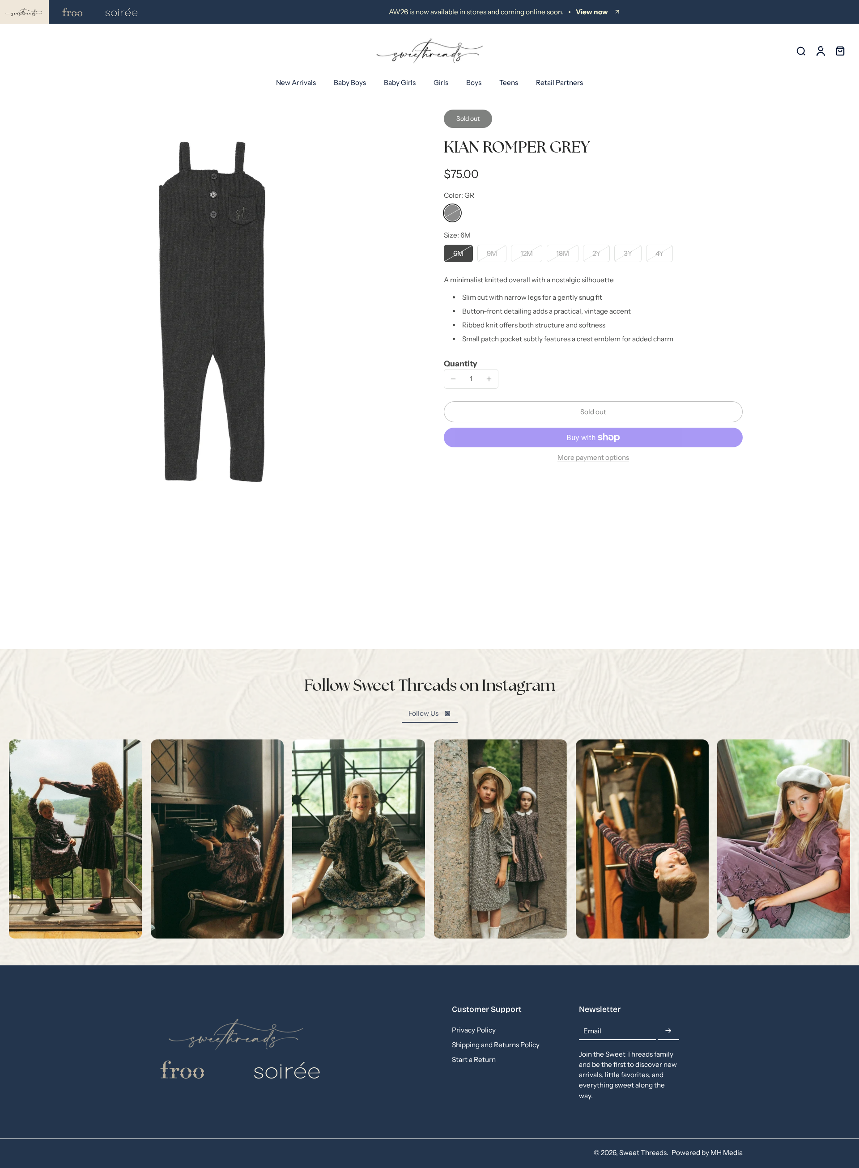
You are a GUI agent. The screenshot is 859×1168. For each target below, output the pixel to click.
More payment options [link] (593, 458)
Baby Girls (400, 82)
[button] (593, 411)
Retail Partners (559, 82)
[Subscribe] (668, 1031)
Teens (508, 82)
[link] (429, 713)
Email (592, 1031)
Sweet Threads (643, 1152)
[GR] (452, 212)
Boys (473, 82)
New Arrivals (296, 82)
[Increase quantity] (489, 379)
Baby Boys (350, 82)
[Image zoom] (212, 312)
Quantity (460, 363)
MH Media (726, 1152)
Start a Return (474, 1060)
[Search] (801, 50)
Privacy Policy (474, 1030)
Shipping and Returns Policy (496, 1045)
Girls (441, 82)
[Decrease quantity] (453, 379)
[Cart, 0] (840, 51)
